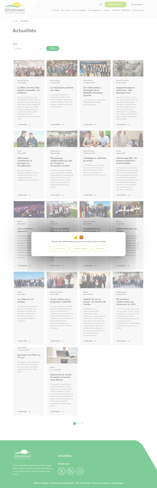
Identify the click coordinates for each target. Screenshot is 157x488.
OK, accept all (60, 248)
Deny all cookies (81, 248)
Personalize (100, 248)
